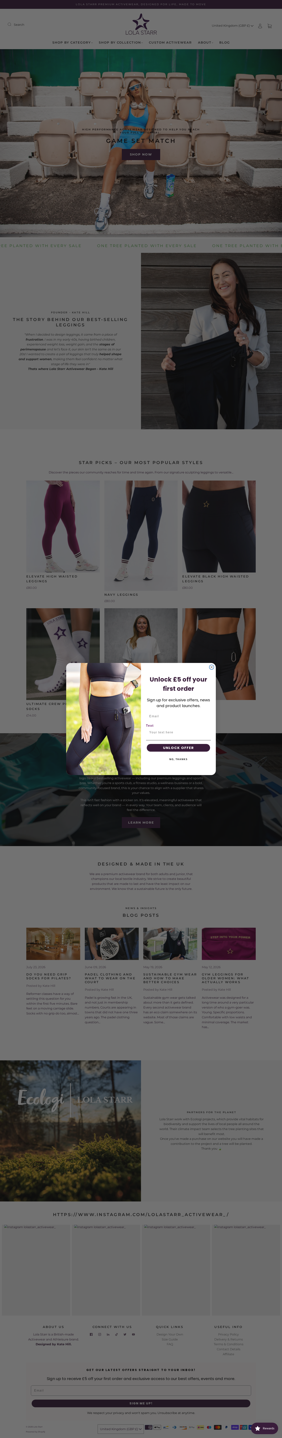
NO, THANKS (178, 759)
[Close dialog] (211, 667)
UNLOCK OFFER (178, 747)
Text (150, 725)
